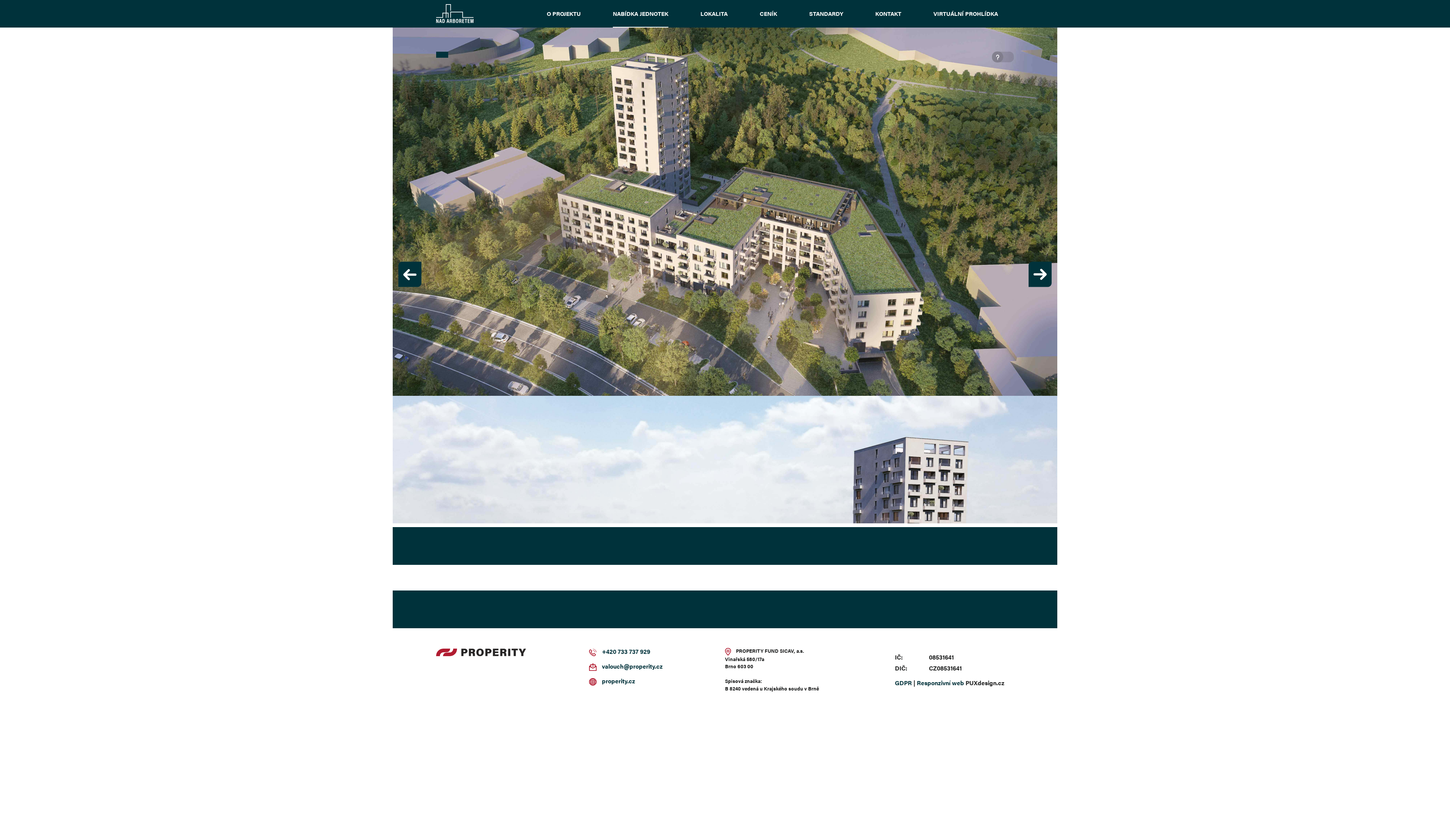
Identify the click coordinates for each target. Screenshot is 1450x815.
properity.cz (618, 681)
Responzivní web (940, 683)
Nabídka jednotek (640, 13)
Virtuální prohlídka (965, 13)
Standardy (826, 13)
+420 (609, 652)
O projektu (564, 13)
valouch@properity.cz (632, 667)
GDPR (903, 683)
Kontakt (888, 13)
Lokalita (714, 13)
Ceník (768, 13)
